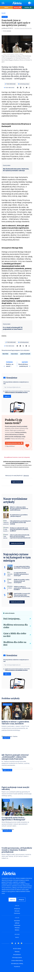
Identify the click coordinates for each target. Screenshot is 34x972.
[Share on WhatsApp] (29, 87)
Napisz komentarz (17, 482)
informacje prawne (17, 957)
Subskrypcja (17, 925)
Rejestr (6, 7)
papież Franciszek (25, 354)
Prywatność (17, 966)
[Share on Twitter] (23, 87)
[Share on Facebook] (17, 87)
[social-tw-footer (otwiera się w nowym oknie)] (18, 943)
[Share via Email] (26, 87)
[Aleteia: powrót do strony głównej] (17, 2)
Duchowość (17, 913)
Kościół (3, 13)
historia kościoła (7, 704)
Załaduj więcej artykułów (17, 543)
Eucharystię (25, 104)
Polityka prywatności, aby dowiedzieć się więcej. (16, 392)
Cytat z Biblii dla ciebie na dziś (14, 634)
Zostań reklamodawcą (17, 960)
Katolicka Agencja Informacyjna (23, 28)
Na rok (17, 937)
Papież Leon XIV (7, 770)
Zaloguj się (26, 475)
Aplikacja (17, 923)
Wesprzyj (16, 7)
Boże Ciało (5, 354)
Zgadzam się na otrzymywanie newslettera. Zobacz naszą (17, 391)
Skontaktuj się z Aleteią (17, 963)
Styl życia (17, 911)
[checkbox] (3, 391)
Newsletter (17, 920)
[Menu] (6, 3)
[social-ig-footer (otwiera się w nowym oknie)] (21, 943)
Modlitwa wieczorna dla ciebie (15, 626)
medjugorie (6, 800)
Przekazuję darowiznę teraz (13, 443)
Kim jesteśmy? (17, 954)
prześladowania (7, 831)
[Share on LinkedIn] (20, 87)
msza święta (14, 354)
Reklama (17, 930)
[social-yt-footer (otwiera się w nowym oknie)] (12, 943)
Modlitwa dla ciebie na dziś (14, 643)
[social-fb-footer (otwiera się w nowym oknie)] (15, 943)
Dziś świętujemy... (12, 618)
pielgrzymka (6, 738)
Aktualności (17, 908)
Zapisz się (7, 396)
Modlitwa (27, 7)
